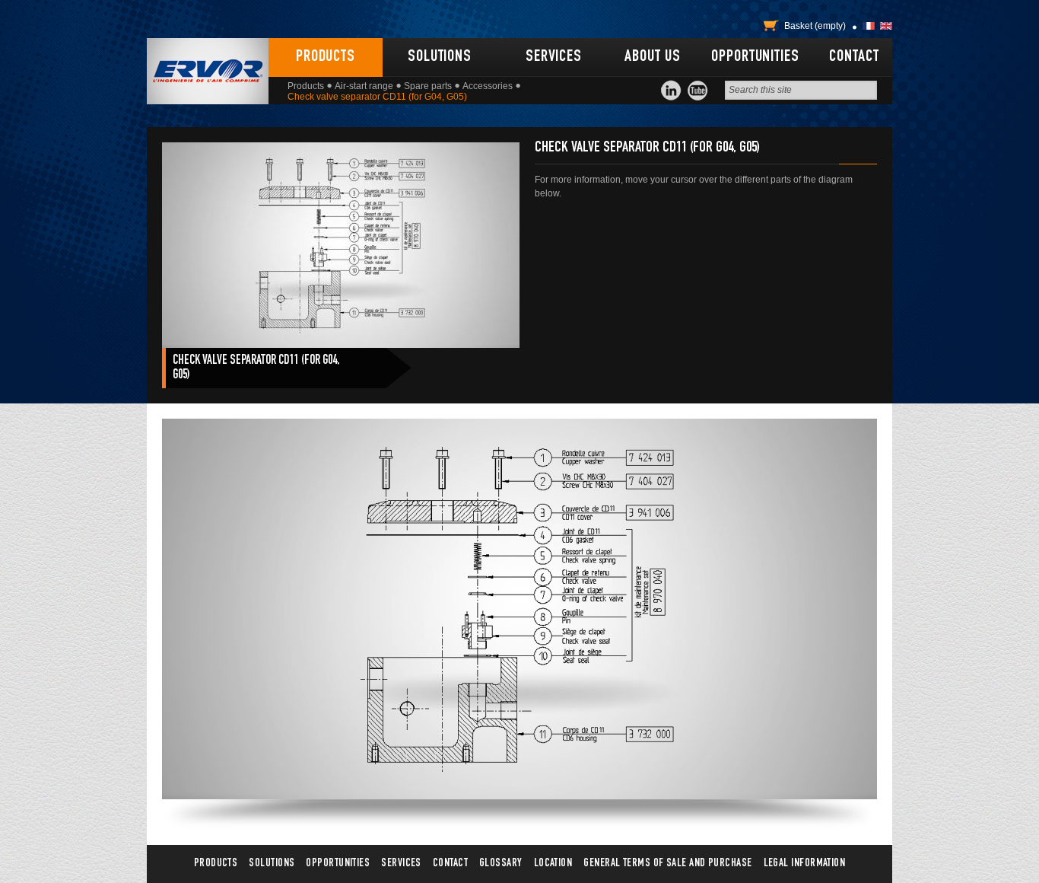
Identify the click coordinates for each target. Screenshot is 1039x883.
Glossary (501, 863)
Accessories (487, 86)
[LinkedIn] (671, 90)
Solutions (440, 57)
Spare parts (428, 86)
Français (869, 26)
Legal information (805, 863)
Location (553, 863)
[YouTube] (698, 90)
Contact (854, 57)
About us (652, 57)
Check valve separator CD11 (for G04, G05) (256, 368)
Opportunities (755, 57)
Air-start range (364, 86)
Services (554, 57)
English (886, 26)
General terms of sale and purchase (667, 863)
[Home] (207, 71)
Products (325, 57)
